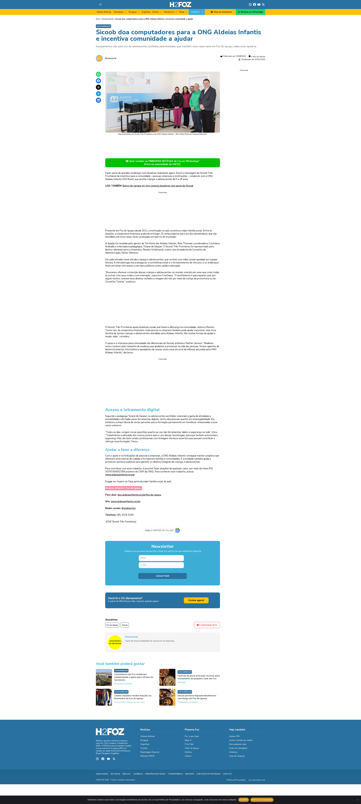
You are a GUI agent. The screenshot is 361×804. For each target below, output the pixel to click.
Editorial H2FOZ (147, 756)
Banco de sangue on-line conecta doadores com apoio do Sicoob (158, 185)
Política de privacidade (262, 800)
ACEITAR (243, 800)
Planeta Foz (169, 12)
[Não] (357, 799)
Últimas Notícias (104, 12)
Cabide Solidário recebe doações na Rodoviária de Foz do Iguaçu (132, 697)
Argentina (145, 12)
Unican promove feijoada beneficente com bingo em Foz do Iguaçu (197, 697)
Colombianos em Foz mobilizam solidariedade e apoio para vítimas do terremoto (133, 677)
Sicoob (125, 625)
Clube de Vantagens (238, 748)
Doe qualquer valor (237, 744)
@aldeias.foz (129, 508)
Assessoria (110, 58)
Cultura (188, 756)
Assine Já (195, 12)
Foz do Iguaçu (112, 625)
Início (98, 19)
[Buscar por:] (100, 4)
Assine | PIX (234, 736)
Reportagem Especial (149, 752)
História (188, 752)
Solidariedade (108, 19)
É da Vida (189, 744)
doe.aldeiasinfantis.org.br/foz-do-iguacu (139, 494)
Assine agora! (196, 600)
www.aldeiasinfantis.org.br (120, 474)
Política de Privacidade (236, 780)
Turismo (155, 12)
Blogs (181, 12)
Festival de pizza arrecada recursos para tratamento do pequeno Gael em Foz (199, 677)
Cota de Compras (237, 756)
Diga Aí (188, 740)
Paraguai (133, 12)
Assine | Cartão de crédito (240, 740)
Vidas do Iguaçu (192, 748)
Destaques (119, 12)
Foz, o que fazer (192, 736)
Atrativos (233, 752)
